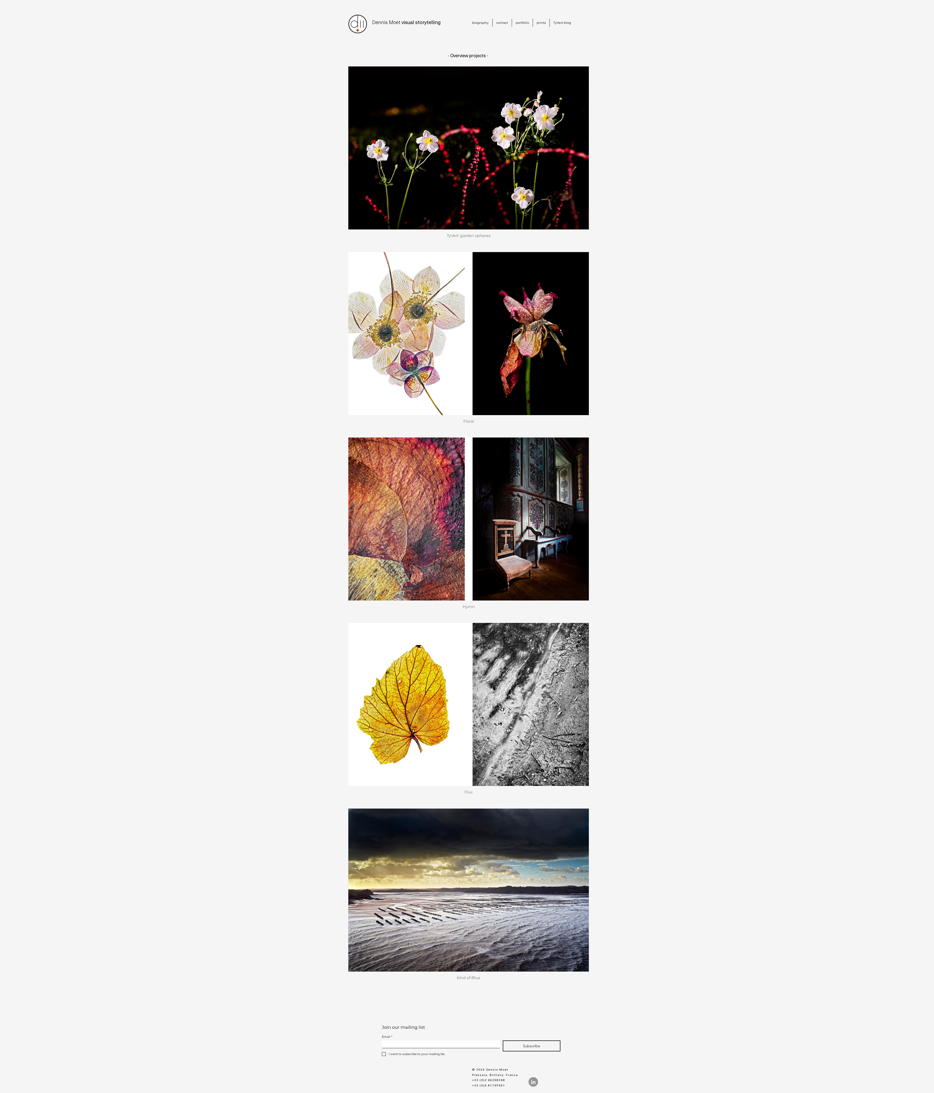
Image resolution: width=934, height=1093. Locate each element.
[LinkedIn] (533, 1082)
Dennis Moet (386, 22)
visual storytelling (420, 22)
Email (387, 1036)
